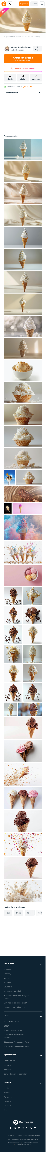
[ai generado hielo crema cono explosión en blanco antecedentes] (22, 579)
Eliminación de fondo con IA (15, 1145)
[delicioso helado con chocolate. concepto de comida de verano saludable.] (9, 476)
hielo (8, 1055)
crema (18, 1055)
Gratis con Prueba (23, 58)
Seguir (37, 50)
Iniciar (34, 4)
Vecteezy (7, 1116)
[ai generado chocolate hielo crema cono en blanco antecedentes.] (22, 870)
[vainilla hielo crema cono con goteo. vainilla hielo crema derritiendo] (13, 642)
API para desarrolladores (14, 1134)
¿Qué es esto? (27, 87)
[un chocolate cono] (15, 851)
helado (30, 1055)
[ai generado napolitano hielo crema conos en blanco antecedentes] (22, 894)
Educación (8, 1129)
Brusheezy (8, 1112)
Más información (12, 91)
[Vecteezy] (3, 3)
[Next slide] (36, 1055)
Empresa (7, 1125)
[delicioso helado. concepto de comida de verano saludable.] (18, 535)
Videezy (7, 1120)
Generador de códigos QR (14, 1150)
